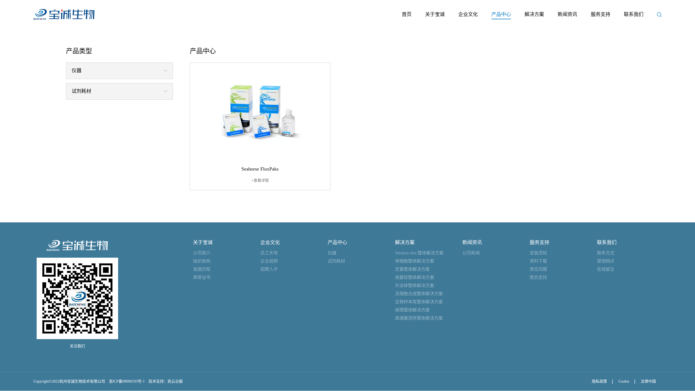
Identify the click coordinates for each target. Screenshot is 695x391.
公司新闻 (471, 253)
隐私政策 (599, 381)
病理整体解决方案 (412, 310)
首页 (407, 14)
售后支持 (538, 277)
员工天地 (269, 253)
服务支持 (600, 14)
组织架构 (201, 261)
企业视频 (269, 261)
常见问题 (538, 269)
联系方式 (605, 253)
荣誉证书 (201, 277)
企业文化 (468, 14)
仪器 (332, 253)
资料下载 (538, 261)
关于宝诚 (435, 14)
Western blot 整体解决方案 (419, 253)
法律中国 (648, 381)
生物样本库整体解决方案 (419, 301)
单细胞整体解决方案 (414, 261)
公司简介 (201, 253)
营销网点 (605, 261)
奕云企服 (175, 381)
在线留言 (605, 269)
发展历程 (201, 269)
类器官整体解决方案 (414, 277)
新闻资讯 (567, 14)
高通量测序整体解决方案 (419, 318)
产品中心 (501, 14)
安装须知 (538, 253)
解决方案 (534, 14)
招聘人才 (269, 269)
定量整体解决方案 (412, 269)
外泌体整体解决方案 (414, 285)
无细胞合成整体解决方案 (419, 293)
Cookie (623, 381)
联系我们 (633, 14)
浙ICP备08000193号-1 (127, 381)
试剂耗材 (336, 261)
